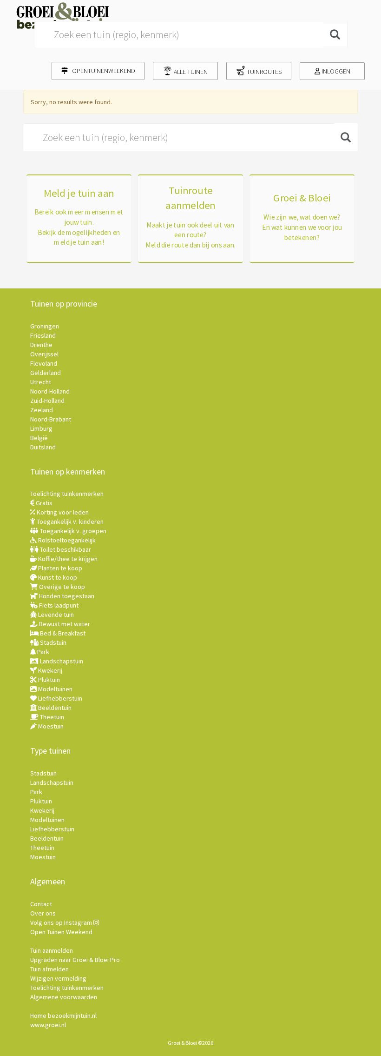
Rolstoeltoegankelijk (66, 540)
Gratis (43, 503)
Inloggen (335, 71)
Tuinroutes (263, 71)
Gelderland (45, 372)
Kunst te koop (57, 577)
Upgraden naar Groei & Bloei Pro (75, 960)
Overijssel (44, 354)
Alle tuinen (190, 71)
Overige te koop (61, 586)
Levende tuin (55, 614)
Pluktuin (48, 679)
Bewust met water (64, 624)
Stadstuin (52, 642)
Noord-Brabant (50, 419)
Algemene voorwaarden (63, 997)
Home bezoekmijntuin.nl (63, 1015)
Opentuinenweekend (101, 71)
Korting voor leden (62, 512)
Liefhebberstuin (59, 698)
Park (42, 652)
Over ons (43, 913)
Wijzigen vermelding (58, 978)
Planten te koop (59, 568)
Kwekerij (49, 670)
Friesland (43, 335)
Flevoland (43, 363)
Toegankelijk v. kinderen (69, 521)
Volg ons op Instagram (61, 922)
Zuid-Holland (47, 400)
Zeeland (41, 410)
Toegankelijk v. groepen (72, 531)
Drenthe (41, 345)
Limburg (41, 428)
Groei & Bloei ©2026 (190, 1042)
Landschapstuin (61, 661)
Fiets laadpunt (58, 605)
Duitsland (43, 447)
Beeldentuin (54, 707)
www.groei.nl (48, 1025)
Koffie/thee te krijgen (67, 559)
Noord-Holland (50, 391)
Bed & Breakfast (62, 633)
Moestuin (50, 726)
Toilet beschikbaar (65, 549)
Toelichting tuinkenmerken (67, 493)
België (39, 438)
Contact (41, 904)
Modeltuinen (54, 689)
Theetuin (51, 717)
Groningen (44, 326)
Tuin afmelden (49, 969)
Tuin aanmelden (51, 950)
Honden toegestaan (66, 596)
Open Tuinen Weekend (61, 932)
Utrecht (40, 382)
